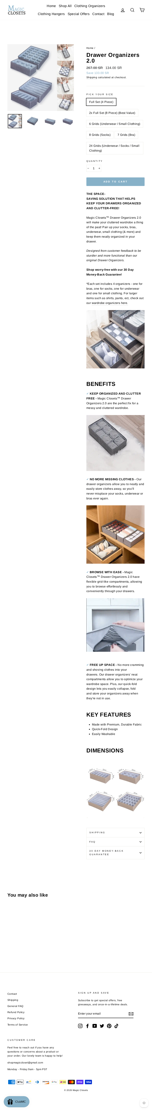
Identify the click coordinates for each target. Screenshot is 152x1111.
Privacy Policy (16, 1018)
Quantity (94, 161)
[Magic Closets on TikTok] (116, 1026)
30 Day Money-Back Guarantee (106, 853)
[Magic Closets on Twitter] (102, 1026)
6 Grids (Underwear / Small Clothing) (114, 123)
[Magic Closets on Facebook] (87, 1026)
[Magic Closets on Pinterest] (109, 1026)
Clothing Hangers (51, 14)
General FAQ (15, 1006)
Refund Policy (15, 1012)
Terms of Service (17, 1024)
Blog (110, 14)
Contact (98, 14)
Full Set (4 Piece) (101, 101)
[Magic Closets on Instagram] (80, 1026)
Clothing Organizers (89, 6)
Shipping (91, 77)
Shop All (65, 6)
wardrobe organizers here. (110, 303)
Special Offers (79, 14)
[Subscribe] (131, 1013)
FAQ (92, 841)
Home (51, 6)
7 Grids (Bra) (126, 134)
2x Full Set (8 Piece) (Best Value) (112, 112)
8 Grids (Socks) (99, 134)
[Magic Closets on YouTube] (94, 1026)
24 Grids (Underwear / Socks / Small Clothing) (114, 148)
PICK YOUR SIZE (99, 94)
